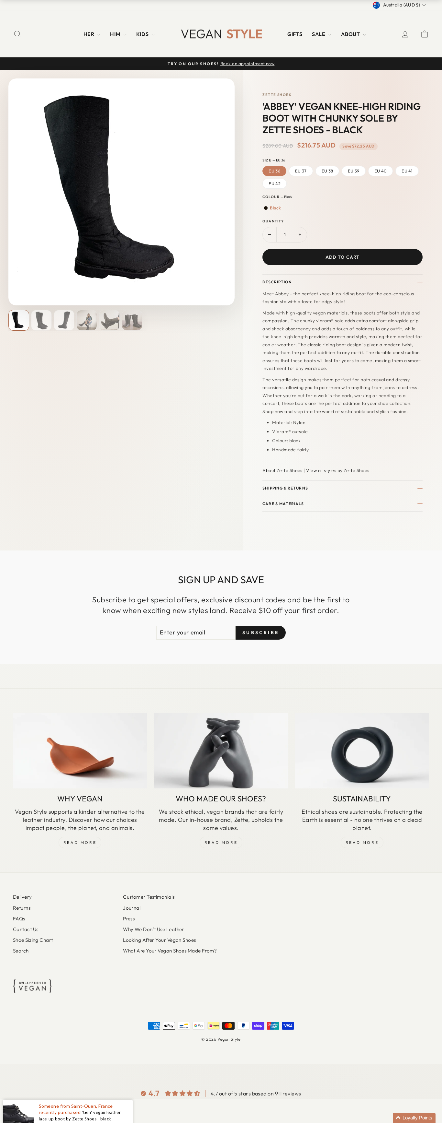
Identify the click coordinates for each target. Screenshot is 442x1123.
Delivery (22, 897)
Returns (21, 908)
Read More (79, 842)
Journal (131, 908)
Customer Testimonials (148, 897)
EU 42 (275, 183)
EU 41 (407, 170)
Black (275, 207)
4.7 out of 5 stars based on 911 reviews (256, 1093)
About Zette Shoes (282, 470)
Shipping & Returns (285, 488)
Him (116, 34)
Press (129, 919)
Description (277, 281)
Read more (362, 842)
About (351, 34)
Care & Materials (283, 503)
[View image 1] (18, 320)
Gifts (294, 34)
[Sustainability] (362, 750)
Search (21, 951)
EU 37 (301, 170)
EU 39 (353, 170)
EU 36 (274, 170)
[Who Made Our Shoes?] (221, 750)
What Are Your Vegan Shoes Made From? (170, 951)
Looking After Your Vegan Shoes (159, 940)
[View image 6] (132, 320)
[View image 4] (86, 320)
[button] (414, 1118)
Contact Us (26, 929)
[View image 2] (41, 320)
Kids (143, 34)
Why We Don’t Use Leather (153, 929)
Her (89, 34)
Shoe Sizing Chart (33, 940)
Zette (241, 819)
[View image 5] (109, 320)
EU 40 (380, 170)
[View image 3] (64, 320)
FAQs (19, 919)
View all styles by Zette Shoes (338, 470)
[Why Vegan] (80, 750)
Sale (319, 34)
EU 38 (327, 170)
